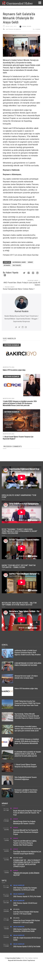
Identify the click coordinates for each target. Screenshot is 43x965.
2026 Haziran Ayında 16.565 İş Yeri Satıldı (26, 946)
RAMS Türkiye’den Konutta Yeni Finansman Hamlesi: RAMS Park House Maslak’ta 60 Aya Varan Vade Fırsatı (27, 703)
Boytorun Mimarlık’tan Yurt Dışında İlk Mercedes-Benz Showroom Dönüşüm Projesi (25, 832)
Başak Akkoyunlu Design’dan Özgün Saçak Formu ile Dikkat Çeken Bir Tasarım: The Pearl (27, 813)
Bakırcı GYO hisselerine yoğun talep (14, 370)
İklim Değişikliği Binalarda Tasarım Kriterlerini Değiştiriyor (26, 778)
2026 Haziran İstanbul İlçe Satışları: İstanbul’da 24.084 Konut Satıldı (24, 930)
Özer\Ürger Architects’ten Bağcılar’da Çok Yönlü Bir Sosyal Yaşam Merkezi (27, 853)
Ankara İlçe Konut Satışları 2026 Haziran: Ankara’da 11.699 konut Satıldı (26, 921)
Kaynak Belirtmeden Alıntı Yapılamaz (21, 960)
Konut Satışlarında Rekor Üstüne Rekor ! (19, 289)
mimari (30, 262)
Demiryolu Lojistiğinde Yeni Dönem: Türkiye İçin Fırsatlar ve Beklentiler (26, 791)
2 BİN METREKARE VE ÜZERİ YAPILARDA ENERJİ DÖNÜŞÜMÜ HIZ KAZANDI (28, 664)
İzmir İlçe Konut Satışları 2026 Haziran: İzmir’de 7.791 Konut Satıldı (26, 913)
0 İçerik (37, 29)
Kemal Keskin (26, 26)
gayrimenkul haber (19, 262)
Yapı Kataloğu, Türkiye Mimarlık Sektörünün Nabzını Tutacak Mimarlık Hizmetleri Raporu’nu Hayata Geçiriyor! (27, 716)
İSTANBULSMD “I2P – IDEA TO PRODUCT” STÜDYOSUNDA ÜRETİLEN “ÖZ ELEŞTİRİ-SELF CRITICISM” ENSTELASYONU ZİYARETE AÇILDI (26, 863)
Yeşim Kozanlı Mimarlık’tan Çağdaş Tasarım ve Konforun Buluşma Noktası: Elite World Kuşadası (24, 843)
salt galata (17, 265)
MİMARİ (15, 808)
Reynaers (7, 265)
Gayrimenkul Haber (13, 958)
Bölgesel (16, 909)
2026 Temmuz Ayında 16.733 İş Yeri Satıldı (27, 896)
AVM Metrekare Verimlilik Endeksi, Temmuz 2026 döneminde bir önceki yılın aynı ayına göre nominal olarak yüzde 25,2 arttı (28, 730)
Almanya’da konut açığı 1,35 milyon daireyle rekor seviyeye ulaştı (26, 677)
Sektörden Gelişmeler (13, 29)
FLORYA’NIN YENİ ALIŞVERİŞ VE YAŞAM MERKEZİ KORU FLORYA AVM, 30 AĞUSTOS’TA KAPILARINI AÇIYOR (28, 754)
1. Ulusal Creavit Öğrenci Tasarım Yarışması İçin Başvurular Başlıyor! (26, 766)
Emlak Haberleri (18, 885)
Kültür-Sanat (18, 858)
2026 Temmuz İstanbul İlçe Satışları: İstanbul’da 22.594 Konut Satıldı (25, 889)
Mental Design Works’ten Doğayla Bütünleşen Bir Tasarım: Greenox (24, 822)
